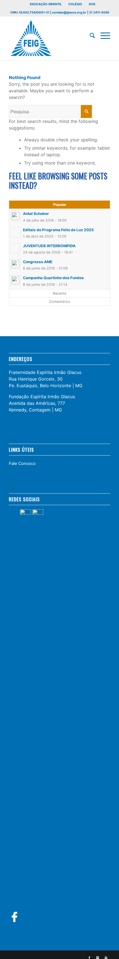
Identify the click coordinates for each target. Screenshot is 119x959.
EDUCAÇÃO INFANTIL (46, 4)
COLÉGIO (75, 4)
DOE (92, 4)
